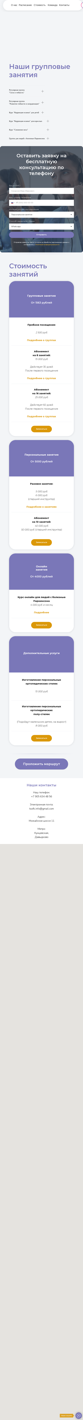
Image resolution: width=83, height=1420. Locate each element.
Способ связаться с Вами (22, 221)
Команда (52, 5)
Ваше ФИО (14, 185)
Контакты (64, 5)
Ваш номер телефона (20, 197)
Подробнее (34, 506)
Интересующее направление (24, 209)
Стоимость (39, 5)
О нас (14, 5)
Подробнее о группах (41, 340)
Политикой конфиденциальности (47, 245)
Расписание (25, 5)
